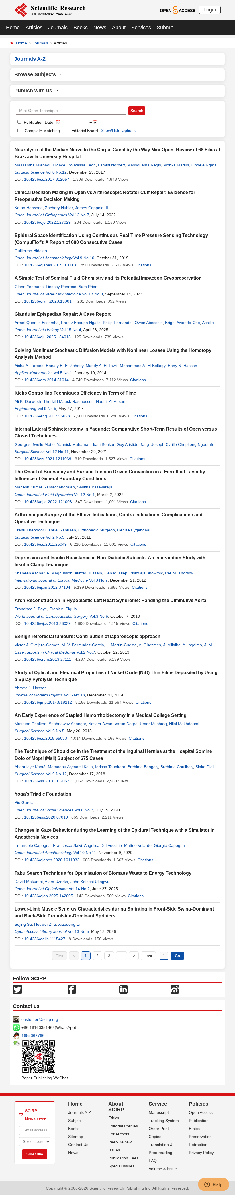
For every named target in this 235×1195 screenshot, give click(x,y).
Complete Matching (42, 130)
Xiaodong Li (69, 924)
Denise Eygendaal (133, 530)
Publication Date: (38, 122)
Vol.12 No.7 (78, 215)
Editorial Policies (123, 1126)
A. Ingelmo (192, 645)
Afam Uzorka (56, 881)
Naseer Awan (100, 723)
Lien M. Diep (115, 573)
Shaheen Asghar (29, 573)
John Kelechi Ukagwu (89, 881)
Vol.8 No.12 (56, 172)
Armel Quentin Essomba (37, 322)
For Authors (119, 1134)
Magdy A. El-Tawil (101, 365)
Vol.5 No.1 (63, 372)
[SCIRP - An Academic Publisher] (50, 9)
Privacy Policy (201, 1152)
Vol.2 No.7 (86, 652)
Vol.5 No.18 (74, 695)
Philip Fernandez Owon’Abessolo (133, 322)
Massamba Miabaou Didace (40, 165)
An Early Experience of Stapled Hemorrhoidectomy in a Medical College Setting (101, 715)
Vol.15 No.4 (70, 329)
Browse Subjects (36, 74)
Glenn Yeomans (29, 286)
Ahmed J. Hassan (31, 688)
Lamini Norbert (111, 165)
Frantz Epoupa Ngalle (81, 322)
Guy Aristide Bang (133, 444)
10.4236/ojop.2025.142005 (48, 896)
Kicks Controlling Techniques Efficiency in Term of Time (75, 393)
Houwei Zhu (45, 924)
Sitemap (75, 1136)
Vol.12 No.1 (84, 494)
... (121, 955)
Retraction (198, 1144)
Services (141, 27)
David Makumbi (29, 881)
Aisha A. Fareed (29, 365)
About (119, 27)
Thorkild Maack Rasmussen (68, 401)
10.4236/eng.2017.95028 (47, 416)
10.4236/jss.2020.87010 (46, 817)
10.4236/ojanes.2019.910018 (50, 265)
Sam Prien (88, 286)
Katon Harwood (29, 207)
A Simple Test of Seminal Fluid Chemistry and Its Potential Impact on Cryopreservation (108, 278)
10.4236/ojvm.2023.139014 (49, 301)
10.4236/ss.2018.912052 (46, 781)
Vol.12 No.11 (57, 451)
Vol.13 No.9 (92, 294)
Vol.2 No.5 (55, 537)
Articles (34, 27)
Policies (198, 1104)
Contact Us (78, 1144)
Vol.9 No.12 (56, 774)
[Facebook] (72, 988)
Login (209, 10)
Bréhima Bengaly (143, 766)
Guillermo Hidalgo (31, 250)
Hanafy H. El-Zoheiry (64, 365)
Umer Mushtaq (153, 723)
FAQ (153, 1160)
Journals (58, 27)
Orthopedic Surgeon (96, 530)
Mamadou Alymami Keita (70, 766)
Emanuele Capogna (33, 845)
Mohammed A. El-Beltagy (142, 365)
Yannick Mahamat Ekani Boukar (85, 444)
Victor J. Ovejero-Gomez (37, 645)
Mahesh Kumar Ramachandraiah (45, 487)
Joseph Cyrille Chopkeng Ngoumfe (182, 444)
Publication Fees (123, 1158)
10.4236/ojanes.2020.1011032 (51, 860)
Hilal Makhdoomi (184, 723)
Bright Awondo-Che (182, 322)
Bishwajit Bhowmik (146, 573)
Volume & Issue (163, 1168)
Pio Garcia (24, 802)
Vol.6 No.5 (55, 731)
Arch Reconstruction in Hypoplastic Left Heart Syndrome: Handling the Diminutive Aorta (110, 600)
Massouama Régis (144, 165)
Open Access (201, 1112)
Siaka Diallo (206, 766)
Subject (75, 1120)
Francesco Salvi (67, 845)
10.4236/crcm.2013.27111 (47, 659)
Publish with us (34, 90)
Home (13, 27)
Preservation (200, 1136)
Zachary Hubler (59, 207)
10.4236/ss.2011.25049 (45, 544)
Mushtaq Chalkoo (30, 723)
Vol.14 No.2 (79, 888)
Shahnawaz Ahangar (67, 723)
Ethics (113, 1118)
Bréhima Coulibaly (176, 766)
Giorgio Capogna (169, 845)
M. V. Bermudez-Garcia (83, 645)
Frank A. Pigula (63, 609)
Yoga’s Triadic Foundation (43, 794)
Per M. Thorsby (179, 573)
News (99, 27)
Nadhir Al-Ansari (110, 401)
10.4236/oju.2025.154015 (47, 337)
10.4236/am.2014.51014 (46, 380)
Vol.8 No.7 (84, 810)
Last (148, 955)
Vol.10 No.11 (84, 852)
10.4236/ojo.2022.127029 (47, 222)
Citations (143, 265)
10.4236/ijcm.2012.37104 (47, 587)
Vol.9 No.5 (47, 408)
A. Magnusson (59, 573)
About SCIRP (116, 1106)
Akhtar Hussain (88, 573)
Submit (165, 27)
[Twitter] (17, 988)
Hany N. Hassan (182, 365)
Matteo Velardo (138, 845)
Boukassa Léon (82, 165)
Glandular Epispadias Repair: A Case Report (63, 314)
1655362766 (32, 1035)
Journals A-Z (79, 1112)
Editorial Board (84, 130)
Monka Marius (176, 165)
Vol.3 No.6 (98, 616)
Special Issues (121, 1166)
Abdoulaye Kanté (30, 766)
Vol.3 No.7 (98, 580)
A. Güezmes (150, 645)
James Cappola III (91, 207)
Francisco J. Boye (31, 609)
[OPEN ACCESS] (177, 9)
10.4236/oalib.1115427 (44, 939)
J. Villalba (172, 645)
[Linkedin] (123, 988)
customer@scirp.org (39, 1019)
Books (80, 27)
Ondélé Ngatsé (205, 165)
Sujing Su (23, 924)
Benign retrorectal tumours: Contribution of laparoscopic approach (87, 636)
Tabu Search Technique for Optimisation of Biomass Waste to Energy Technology (103, 873)
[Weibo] (175, 988)
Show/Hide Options (118, 130)
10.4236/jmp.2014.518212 (48, 702)
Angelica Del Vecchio (103, 845)
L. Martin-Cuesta (121, 645)
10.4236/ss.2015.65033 (45, 738)
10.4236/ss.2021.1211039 (47, 458)
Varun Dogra (126, 723)
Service (158, 1104)
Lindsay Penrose (61, 286)
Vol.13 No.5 (78, 931)
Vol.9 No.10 (83, 258)
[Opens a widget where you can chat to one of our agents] (213, 1185)
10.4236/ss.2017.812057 (46, 179)
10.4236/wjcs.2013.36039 (47, 623)
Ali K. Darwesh (28, 401)
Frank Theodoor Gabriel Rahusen (45, 530)
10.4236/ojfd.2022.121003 (48, 501)
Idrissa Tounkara (110, 766)
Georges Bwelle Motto (35, 444)
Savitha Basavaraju (94, 487)
